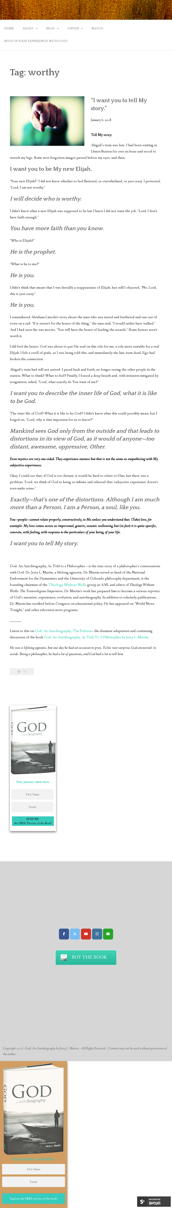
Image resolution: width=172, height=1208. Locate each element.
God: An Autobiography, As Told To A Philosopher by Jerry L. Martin (96, 637)
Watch (97, 28)
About (27, 28)
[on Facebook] (64, 934)
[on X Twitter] (75, 934)
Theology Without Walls (67, 584)
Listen (73, 28)
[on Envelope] (108, 934)
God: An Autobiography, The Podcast (63, 631)
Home (9, 28)
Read (50, 28)
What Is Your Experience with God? (35, 41)
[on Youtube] (86, 934)
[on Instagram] (97, 934)
